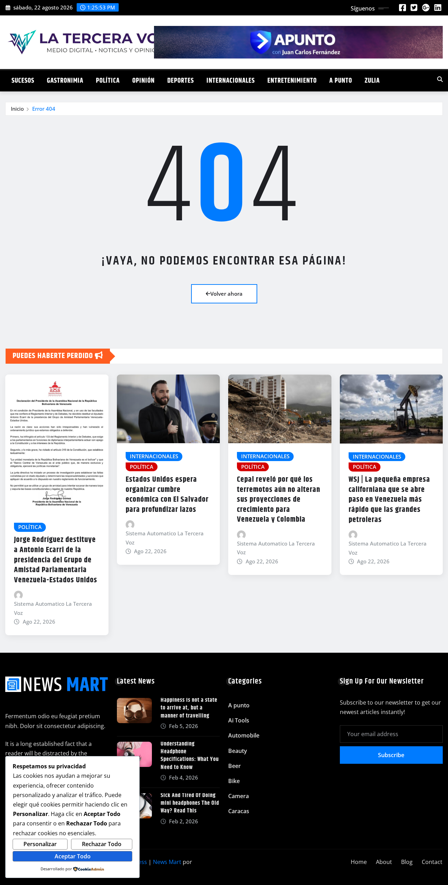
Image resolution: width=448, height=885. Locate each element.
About (384, 862)
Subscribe (391, 755)
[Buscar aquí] (440, 79)
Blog (407, 862)
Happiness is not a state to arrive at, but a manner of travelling (189, 708)
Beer (234, 766)
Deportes (180, 81)
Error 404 (43, 108)
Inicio (17, 108)
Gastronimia (65, 81)
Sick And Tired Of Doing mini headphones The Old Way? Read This (190, 803)
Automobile (243, 735)
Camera (238, 796)
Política (108, 81)
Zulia (372, 81)
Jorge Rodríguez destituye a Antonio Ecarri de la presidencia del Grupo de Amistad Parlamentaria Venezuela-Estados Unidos (55, 560)
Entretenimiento (292, 81)
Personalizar (40, 844)
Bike (234, 781)
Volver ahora (226, 293)
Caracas (238, 811)
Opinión (143, 81)
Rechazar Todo (101, 844)
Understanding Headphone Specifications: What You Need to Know (190, 756)
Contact (432, 862)
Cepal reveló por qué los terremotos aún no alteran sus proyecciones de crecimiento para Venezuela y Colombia (278, 500)
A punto (340, 81)
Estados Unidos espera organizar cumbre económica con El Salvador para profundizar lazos (167, 495)
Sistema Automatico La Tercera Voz (53, 608)
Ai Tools (238, 720)
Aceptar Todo (73, 856)
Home (359, 862)
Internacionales (230, 81)
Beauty (237, 751)
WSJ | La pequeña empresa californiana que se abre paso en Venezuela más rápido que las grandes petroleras (389, 500)
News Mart (167, 862)
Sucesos (23, 81)
